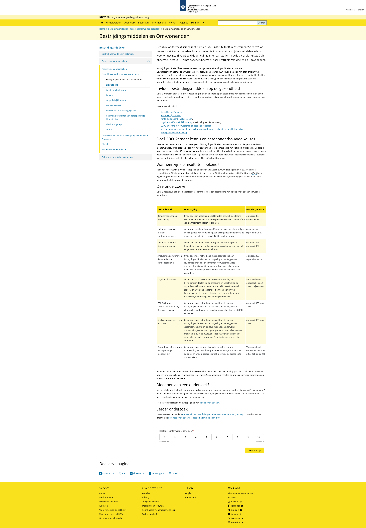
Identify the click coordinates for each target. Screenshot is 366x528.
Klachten (103, 505)
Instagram (243, 518)
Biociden (106, 144)
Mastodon (243, 522)
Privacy (145, 497)
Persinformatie (106, 497)
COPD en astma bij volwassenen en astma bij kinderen (186, 125)
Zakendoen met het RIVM (111, 514)
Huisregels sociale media (110, 518)
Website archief (149, 514)
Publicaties (143, 22)
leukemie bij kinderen (171, 115)
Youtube (242, 514)
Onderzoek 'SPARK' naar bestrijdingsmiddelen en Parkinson (125, 137)
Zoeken (261, 22)
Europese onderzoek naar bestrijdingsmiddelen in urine (194, 417)
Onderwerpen (113, 22)
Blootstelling (112, 84)
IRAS (209, 47)
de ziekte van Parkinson (172, 112)
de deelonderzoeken (209, 402)
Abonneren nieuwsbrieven (240, 493)
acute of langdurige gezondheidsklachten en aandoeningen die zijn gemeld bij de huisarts (203, 129)
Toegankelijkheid (150, 501)
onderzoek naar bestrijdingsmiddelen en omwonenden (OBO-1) (212, 414)
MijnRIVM (198, 22)
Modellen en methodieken (114, 149)
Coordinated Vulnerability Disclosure (159, 510)
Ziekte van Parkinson (116, 90)
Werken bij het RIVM (109, 501)
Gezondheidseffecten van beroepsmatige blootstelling (125, 117)
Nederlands (350, 10)
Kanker (109, 95)
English (361, 10)
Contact (173, 22)
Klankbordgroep (114, 124)
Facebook (243, 505)
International (159, 22)
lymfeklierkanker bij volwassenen (176, 119)
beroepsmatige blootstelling (174, 132)
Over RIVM (129, 22)
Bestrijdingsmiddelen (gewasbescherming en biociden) (134, 28)
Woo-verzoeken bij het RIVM (112, 510)
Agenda (184, 22)
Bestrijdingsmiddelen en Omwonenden (128, 79)
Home (102, 22)
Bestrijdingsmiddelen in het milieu (118, 54)
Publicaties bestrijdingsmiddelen (117, 157)
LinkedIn (242, 509)
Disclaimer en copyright (153, 505)
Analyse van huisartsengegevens (121, 110)
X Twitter (242, 501)
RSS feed (232, 497)
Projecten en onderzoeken (114, 69)
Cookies (146, 493)
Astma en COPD (113, 105)
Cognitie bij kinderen (116, 100)
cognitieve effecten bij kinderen (176, 122)
